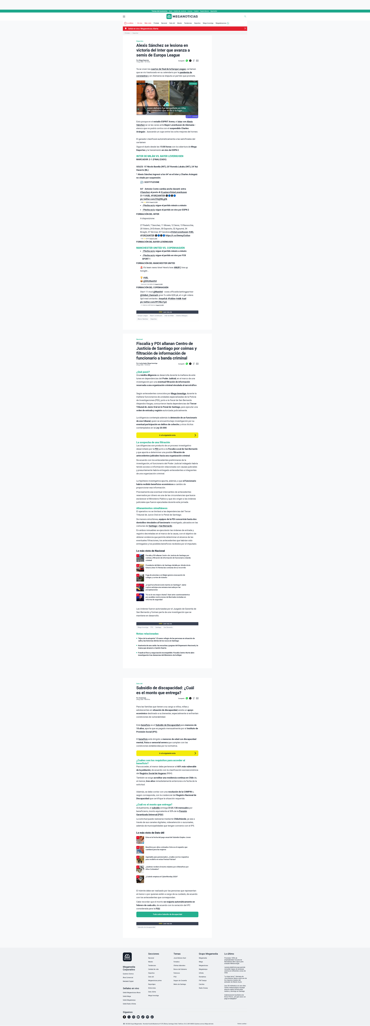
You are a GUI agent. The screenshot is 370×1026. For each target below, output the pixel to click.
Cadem (196, 11)
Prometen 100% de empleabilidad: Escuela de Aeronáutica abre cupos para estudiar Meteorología (233, 960)
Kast (170, 11)
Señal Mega (127, 996)
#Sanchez (145, 192)
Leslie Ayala (143, 363)
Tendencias (188, 23)
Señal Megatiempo (129, 1000)
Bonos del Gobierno (180, 969)
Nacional (164, 23)
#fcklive (172, 298)
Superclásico (204, 11)
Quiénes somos (199, 1024)
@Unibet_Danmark (149, 295)
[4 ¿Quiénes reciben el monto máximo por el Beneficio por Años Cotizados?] (167, 872)
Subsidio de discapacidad (146, 927)
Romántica (202, 977)
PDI (152, 627)
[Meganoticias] (183, 16)
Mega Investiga (208, 23)
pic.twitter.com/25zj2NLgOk (153, 199)
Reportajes (152, 984)
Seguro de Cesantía (180, 980)
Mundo (179, 23)
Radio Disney (203, 988)
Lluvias (190, 11)
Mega (201, 962)
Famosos (177, 973)
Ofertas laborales (179, 965)
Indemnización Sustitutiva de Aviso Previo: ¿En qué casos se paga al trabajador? (235, 997)
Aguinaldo (213, 11)
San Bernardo (165, 526)
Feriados (177, 962)
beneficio (145, 725)
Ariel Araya (142, 698)
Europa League (143, 316)
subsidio (156, 808)
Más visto (148, 23)
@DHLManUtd (150, 281)
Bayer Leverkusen (156, 316)
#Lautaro (165, 192)
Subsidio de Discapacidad (168, 725)
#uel (184, 298)
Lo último (130, 23)
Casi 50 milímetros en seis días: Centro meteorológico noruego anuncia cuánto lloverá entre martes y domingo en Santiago (235, 988)
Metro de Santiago (180, 984)
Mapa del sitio (209, 1024)
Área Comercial (128, 977)
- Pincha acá (148, 205)
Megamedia (203, 958)
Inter (180, 121)
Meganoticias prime (155, 980)
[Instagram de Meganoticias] (133, 1018)
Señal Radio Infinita (129, 1004)
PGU (158, 908)
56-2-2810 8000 (189, 1024)
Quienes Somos (128, 974)
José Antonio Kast (180, 958)
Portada (156, 23)
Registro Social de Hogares (153, 773)
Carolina (201, 984)
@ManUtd (158, 292)
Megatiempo (203, 969)
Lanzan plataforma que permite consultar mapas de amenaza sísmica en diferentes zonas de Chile (235, 970)
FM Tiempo (203, 980)
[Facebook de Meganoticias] (124, 1018)
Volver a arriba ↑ (242, 1023)
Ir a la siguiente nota (167, 435)
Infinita (201, 973)
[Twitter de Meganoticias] (129, 1018)
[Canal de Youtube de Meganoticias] (138, 1018)
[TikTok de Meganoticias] (142, 1018)
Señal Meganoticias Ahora (131, 992)
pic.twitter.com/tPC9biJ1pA (153, 302)
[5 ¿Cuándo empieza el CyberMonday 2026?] (167, 882)
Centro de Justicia (180, 11)
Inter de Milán (169, 316)
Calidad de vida (153, 969)
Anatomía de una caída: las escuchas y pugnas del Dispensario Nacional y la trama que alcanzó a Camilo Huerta (168, 646)
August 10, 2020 (154, 202)
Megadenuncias (221, 23)
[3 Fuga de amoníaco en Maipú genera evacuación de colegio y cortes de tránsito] (167, 581)
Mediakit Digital (128, 981)
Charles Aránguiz (181, 316)
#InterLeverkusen (178, 192)
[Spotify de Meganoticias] (147, 1018)
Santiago (153, 526)
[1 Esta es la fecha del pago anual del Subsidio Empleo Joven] (167, 843)
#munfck (163, 298)
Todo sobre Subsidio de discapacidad (167, 914)
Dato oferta (152, 992)
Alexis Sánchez (143, 319)
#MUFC (177, 267)
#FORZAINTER (158, 195)
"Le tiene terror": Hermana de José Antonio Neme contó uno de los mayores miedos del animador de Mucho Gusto (235, 979)
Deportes (197, 23)
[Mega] (124, 1023)
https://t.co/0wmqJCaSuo (178, 235)
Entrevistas (152, 988)
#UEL (147, 195)
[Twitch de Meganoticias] (152, 1018)
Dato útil (172, 23)
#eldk (178, 298)
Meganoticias (203, 965)
